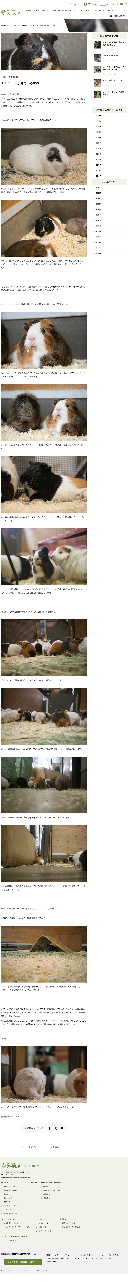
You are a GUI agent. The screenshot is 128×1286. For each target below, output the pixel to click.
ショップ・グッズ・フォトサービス (17, 1227)
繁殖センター (111, 10)
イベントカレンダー (45, 1231)
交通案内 (7, 1194)
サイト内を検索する (70, 4)
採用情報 (48, 1255)
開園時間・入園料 (10, 1190)
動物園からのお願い (11, 1214)
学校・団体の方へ (42, 10)
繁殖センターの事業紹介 (71, 1227)
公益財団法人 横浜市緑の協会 (15, 1254)
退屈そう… (32, 1147)
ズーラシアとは (9, 1186)
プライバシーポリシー (63, 1255)
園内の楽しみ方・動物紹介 (63, 10)
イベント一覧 (43, 1223)
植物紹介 (46, 1198)
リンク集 (108, 1258)
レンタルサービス (10, 1206)
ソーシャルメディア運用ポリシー (110, 1255)
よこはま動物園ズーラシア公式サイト (10, 12)
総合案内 (27, 10)
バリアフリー (8, 1210)
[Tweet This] (55, 1128)
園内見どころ (48, 1186)
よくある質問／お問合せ (117, 16)
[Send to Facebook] (49, 1128)
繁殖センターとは (68, 1223)
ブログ (123, 10)
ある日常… (55, 1147)
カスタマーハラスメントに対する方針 (88, 1258)
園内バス (7, 1202)
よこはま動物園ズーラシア (10, 1165)
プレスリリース (15, 1240)
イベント (98, 10)
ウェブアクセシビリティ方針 (84, 1255)
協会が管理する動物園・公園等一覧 (23, 1261)
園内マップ (8, 1198)
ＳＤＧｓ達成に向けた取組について (58, 1258)
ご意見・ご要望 (50, 1261)
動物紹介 (46, 1194)
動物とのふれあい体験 (51, 1190)
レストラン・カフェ (11, 1223)
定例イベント (43, 1227)
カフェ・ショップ (84, 10)
